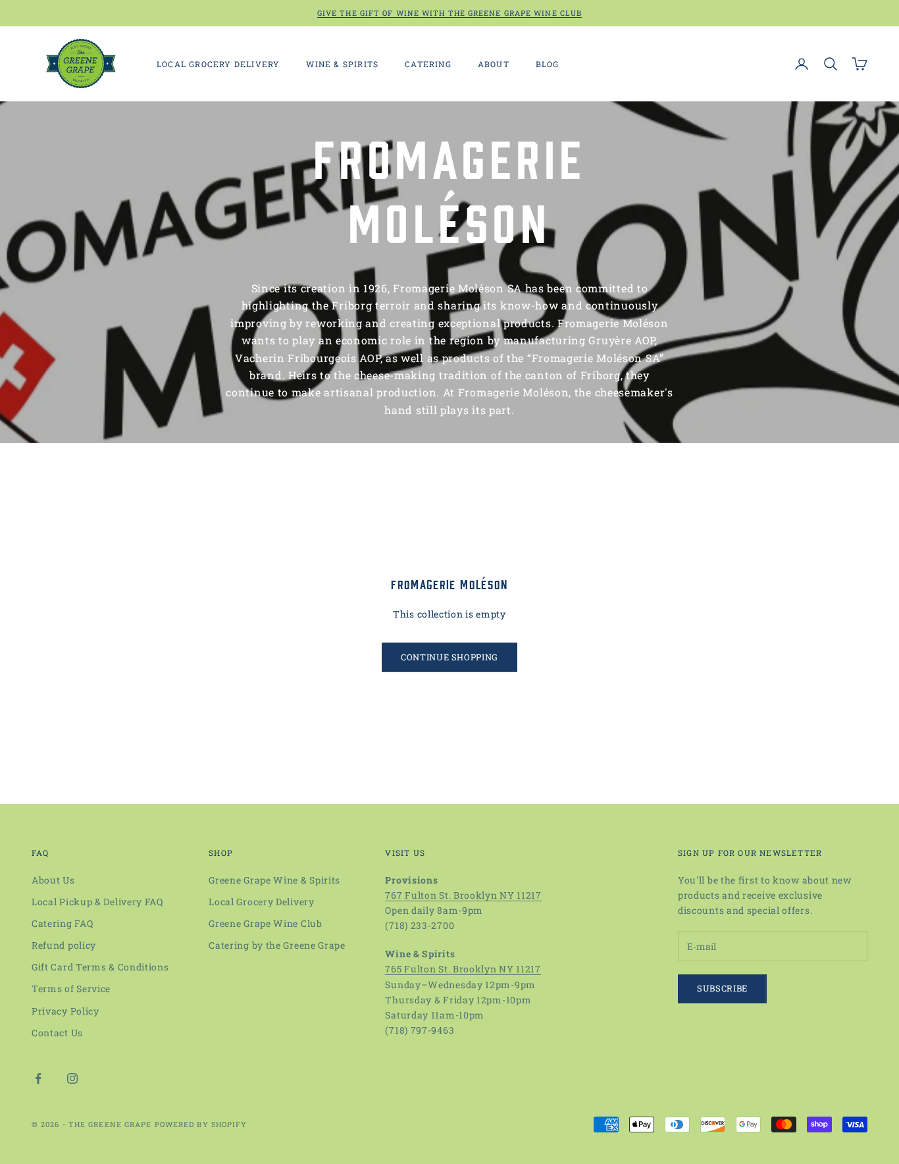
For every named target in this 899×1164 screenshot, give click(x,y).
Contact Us (57, 1032)
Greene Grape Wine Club (265, 923)
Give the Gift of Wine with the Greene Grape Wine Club (449, 13)
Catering (428, 64)
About (493, 64)
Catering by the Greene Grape (277, 945)
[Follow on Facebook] (38, 1078)
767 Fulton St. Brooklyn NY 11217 (463, 895)
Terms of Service (71, 988)
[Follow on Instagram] (72, 1078)
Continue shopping (449, 657)
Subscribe (722, 988)
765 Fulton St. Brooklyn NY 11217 (462, 969)
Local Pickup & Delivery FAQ (97, 901)
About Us (53, 880)
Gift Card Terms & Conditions (100, 967)
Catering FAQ (62, 923)
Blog (547, 64)
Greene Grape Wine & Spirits (274, 880)
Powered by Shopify (201, 1124)
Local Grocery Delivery (218, 64)
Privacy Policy (65, 1011)
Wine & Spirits (342, 64)
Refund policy (64, 945)
